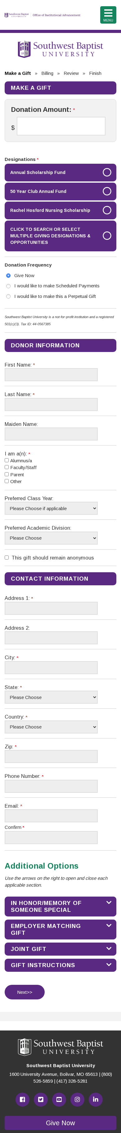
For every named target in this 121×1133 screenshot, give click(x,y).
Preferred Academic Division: (38, 528)
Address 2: (17, 628)
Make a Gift (18, 73)
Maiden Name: (21, 424)
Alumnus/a (21, 460)
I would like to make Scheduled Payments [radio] (57, 285)
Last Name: (19, 394)
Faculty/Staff (23, 467)
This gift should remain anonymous (52, 557)
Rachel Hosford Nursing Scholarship (50, 210)
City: (11, 657)
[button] (60, 906)
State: (12, 687)
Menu (108, 20)
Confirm (14, 827)
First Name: (19, 365)
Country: (15, 717)
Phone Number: (23, 776)
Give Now (60, 1123)
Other (16, 481)
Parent (17, 474)
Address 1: (18, 598)
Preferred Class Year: (29, 498)
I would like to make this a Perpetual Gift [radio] (55, 296)
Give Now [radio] (24, 275)
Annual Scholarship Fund (37, 172)
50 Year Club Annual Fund (38, 191)
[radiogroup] (60, 286)
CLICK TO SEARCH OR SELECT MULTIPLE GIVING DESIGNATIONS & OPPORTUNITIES (50, 236)
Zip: (10, 746)
